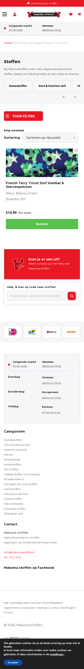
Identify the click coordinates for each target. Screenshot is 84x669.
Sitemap (42, 607)
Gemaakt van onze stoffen (20, 484)
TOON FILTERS (24, 116)
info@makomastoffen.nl (19, 552)
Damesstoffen (18, 86)
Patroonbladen (13, 503)
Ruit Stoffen (11, 469)
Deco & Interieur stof (52, 86)
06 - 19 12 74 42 (12, 557)
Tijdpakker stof (13, 513)
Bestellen (42, 224)
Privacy (8, 612)
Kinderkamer (12, 459)
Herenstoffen (12, 489)
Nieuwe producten (16, 493)
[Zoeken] (72, 296)
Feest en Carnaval (15, 449)
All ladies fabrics (14, 479)
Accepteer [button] (13, 662)
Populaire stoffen (15, 508)
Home (8, 42)
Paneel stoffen (13, 498)
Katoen (8, 454)
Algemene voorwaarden (19, 607)
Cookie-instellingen (62, 607)
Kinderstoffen (12, 464)
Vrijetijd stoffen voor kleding (21, 474)
